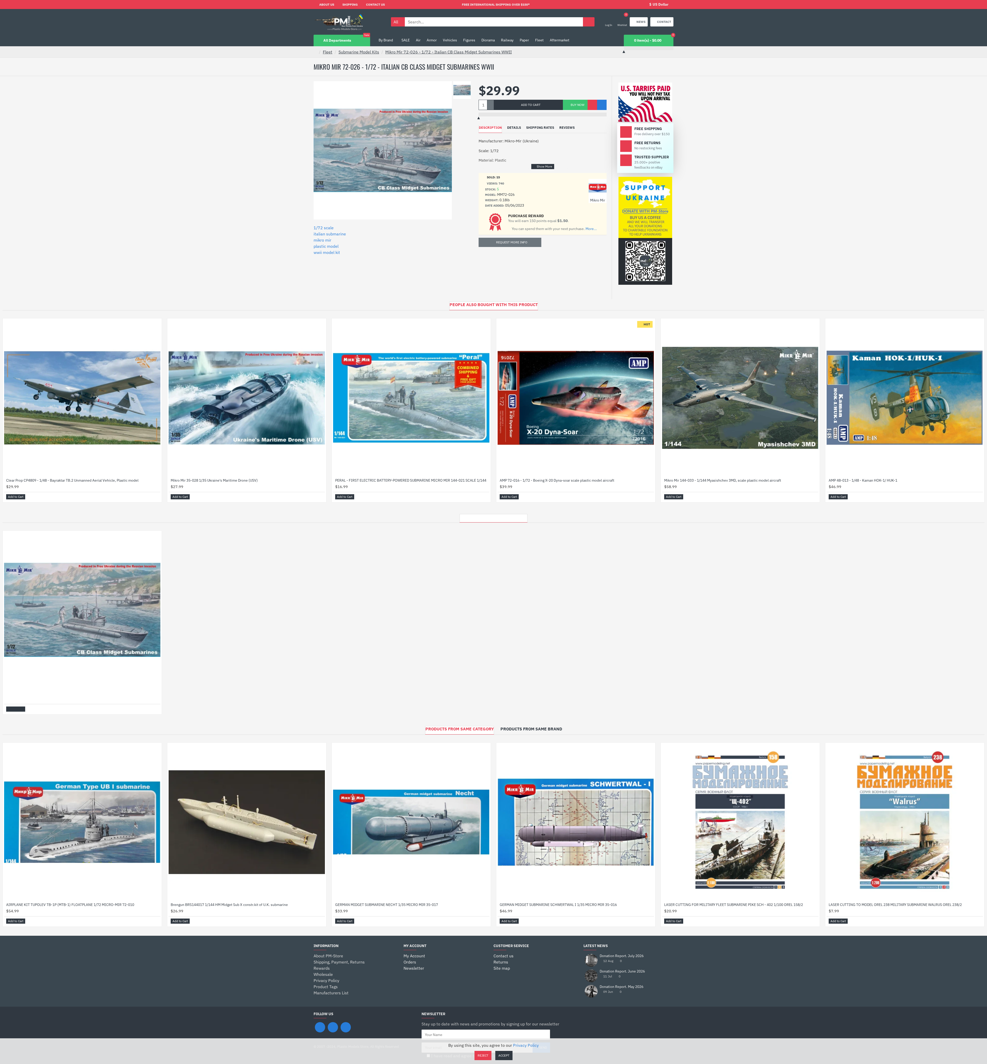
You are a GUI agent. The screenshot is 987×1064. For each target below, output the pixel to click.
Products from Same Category (459, 728)
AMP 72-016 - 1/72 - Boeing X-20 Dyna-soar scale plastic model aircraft (557, 480)
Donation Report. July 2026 (622, 956)
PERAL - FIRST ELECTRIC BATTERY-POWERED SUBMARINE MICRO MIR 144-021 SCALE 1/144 (410, 480)
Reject (483, 1055)
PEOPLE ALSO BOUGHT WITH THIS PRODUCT (494, 304)
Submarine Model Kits (359, 51)
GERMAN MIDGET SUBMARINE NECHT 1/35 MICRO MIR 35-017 (386, 904)
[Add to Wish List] (592, 105)
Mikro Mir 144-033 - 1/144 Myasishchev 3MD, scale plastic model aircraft (722, 480)
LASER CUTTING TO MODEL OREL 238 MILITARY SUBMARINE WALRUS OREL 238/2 (895, 904)
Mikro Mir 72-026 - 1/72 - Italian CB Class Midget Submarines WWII (448, 51)
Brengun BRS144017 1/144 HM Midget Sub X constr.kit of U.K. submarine (229, 904)
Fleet (327, 51)
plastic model (326, 246)
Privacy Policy (526, 1045)
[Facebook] (320, 1027)
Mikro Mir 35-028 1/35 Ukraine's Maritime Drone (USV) (214, 480)
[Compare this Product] (602, 105)
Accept (503, 1055)
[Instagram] (333, 1027)
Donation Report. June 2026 (622, 971)
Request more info (511, 242)
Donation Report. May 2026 (621, 987)
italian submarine (330, 233)
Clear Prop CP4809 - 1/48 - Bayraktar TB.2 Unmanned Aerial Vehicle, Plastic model (72, 480)
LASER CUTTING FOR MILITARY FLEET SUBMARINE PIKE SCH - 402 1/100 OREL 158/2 (733, 904)
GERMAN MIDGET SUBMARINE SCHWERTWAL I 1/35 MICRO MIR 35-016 (558, 904)
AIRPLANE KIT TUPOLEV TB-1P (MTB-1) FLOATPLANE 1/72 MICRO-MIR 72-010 (70, 904)
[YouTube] (346, 1027)
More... (591, 229)
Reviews (567, 127)
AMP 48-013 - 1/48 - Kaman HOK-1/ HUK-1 (863, 480)
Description (490, 127)
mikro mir (322, 240)
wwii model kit (327, 252)
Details (514, 127)
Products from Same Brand (531, 728)
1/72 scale (324, 227)
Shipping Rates (540, 127)
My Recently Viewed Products (493, 516)
